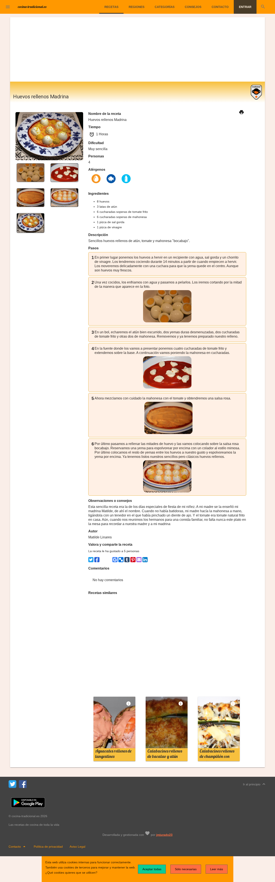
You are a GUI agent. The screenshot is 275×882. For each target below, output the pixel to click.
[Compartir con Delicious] (121, 559)
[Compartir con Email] (139, 559)
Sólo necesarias (186, 869)
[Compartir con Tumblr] (127, 559)
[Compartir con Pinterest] (133, 559)
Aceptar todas (151, 869)
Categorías (164, 7)
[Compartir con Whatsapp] (102, 559)
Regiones (136, 7)
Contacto (220, 7)
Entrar (245, 7)
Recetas (111, 7)
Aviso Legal (77, 846)
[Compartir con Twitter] (90, 559)
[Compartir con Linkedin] (145, 559)
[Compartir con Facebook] (96, 559)
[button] (8, 7)
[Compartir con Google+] (109, 559)
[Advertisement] (137, 49)
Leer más (216, 869)
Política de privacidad (48, 846)
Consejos (193, 7)
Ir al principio (254, 784)
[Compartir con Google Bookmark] (115, 559)
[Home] (32, 6)
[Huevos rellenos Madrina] (30, 172)
